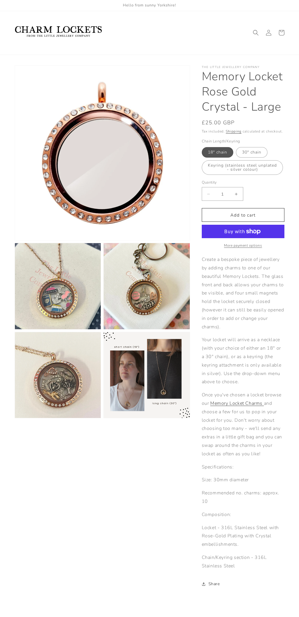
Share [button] (214, 584)
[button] (255, 32)
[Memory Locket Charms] (263, 403)
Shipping (233, 131)
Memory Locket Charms (236, 403)
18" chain (217, 152)
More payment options (243, 245)
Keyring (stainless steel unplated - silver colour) (242, 167)
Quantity (209, 182)
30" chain (251, 152)
